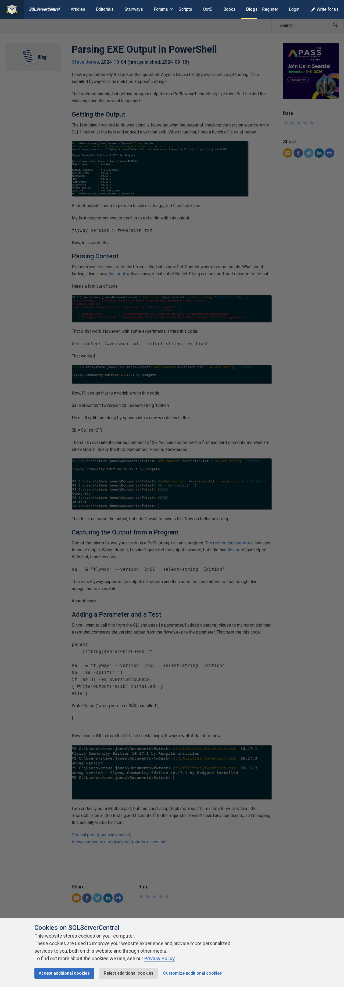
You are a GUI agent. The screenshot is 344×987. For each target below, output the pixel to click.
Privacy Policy (159, 958)
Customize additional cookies (192, 973)
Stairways (133, 9)
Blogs (252, 9)
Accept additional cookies (64, 973)
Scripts (185, 9)
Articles (78, 9)
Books (229, 9)
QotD (208, 9)
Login (294, 9)
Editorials (105, 9)
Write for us (328, 9)
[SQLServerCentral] (12, 9)
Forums (161, 9)
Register (270, 9)
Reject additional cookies (128, 973)
